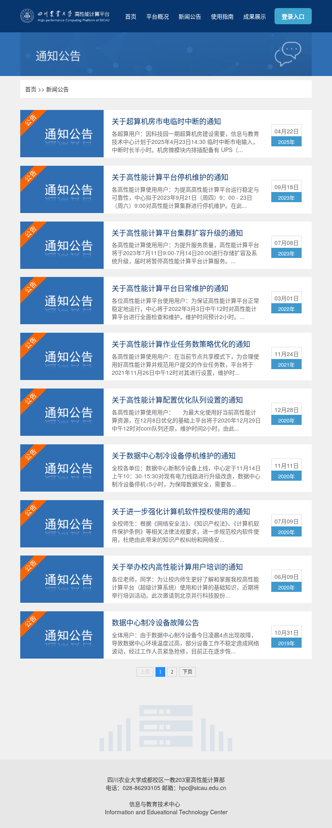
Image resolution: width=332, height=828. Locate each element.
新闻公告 (190, 16)
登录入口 (293, 16)
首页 (130, 16)
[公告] (62, 133)
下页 (187, 672)
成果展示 (254, 16)
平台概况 (157, 16)
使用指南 (222, 16)
